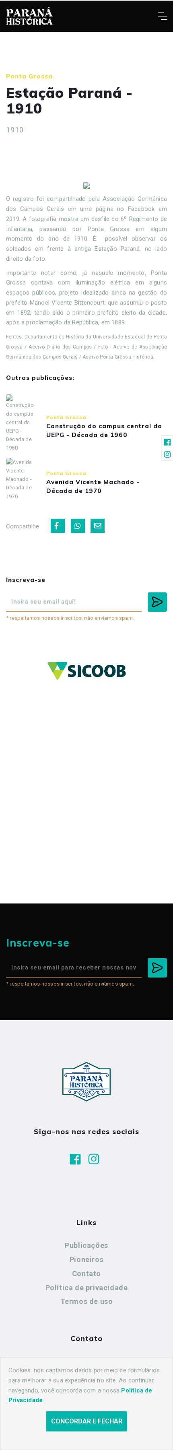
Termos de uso (86, 1301)
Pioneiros (86, 1259)
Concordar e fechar (86, 1421)
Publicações (86, 1245)
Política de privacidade (86, 1287)
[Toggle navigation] (162, 16)
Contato (86, 1273)
